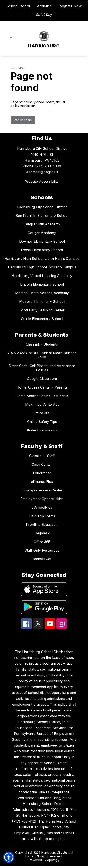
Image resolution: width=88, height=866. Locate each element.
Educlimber (42, 473)
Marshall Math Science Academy (42, 293)
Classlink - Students (42, 344)
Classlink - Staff (42, 456)
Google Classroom (42, 378)
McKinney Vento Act (42, 404)
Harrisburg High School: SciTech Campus (42, 267)
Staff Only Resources (42, 550)
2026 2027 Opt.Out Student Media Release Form (42, 355)
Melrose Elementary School (42, 301)
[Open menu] (11, 38)
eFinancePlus (42, 481)
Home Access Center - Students (42, 396)
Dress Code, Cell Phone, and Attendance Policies (42, 368)
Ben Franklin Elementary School (42, 215)
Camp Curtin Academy (42, 224)
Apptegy (53, 860)
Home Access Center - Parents (41, 387)
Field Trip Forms (42, 516)
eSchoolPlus (42, 507)
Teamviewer (42, 559)
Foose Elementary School (42, 250)
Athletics (44, 6)
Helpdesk (42, 533)
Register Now (70, 6)
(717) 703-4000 (48, 166)
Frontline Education (42, 524)
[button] (8, 857)
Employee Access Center (42, 490)
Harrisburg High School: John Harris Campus (41, 258)
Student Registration (42, 430)
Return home (23, 120)
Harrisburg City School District (42, 207)
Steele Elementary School (42, 319)
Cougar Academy (42, 233)
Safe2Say (44, 14)
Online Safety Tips (42, 421)
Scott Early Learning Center (42, 310)
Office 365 (42, 413)
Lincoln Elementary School (42, 284)
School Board (18, 6)
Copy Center (42, 464)
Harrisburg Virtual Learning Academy (42, 276)
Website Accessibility (42, 181)
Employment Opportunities (41, 499)
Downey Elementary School (42, 241)
